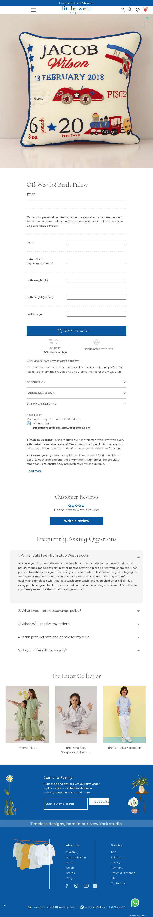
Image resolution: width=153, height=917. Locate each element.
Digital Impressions (136, 916)
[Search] (130, 9)
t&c (113, 852)
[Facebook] (68, 886)
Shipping (116, 857)
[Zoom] (144, 23)
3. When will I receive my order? (43, 624)
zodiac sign (34, 314)
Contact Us (118, 883)
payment (117, 867)
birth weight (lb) (37, 280)
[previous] (4, 86)
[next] (148, 86)
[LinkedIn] (96, 885)
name (30, 242)
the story (72, 852)
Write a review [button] (76, 521)
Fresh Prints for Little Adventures (76, 3)
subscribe (101, 801)
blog (69, 878)
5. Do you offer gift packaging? (42, 650)
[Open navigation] (33, 10)
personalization (76, 857)
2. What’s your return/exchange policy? (49, 611)
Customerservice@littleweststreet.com (54, 906)
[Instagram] (78, 886)
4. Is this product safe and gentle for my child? (55, 637)
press (69, 862)
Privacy (115, 862)
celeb (70, 867)
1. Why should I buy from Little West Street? (53, 555)
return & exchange (123, 872)
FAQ (114, 878)
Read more (34, 470)
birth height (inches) (40, 297)
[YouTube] (87, 886)
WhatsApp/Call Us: (105, 906)
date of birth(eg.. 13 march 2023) (40, 261)
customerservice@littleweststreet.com (61, 427)
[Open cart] (145, 9)
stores (70, 872)
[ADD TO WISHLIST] (147, 18)
